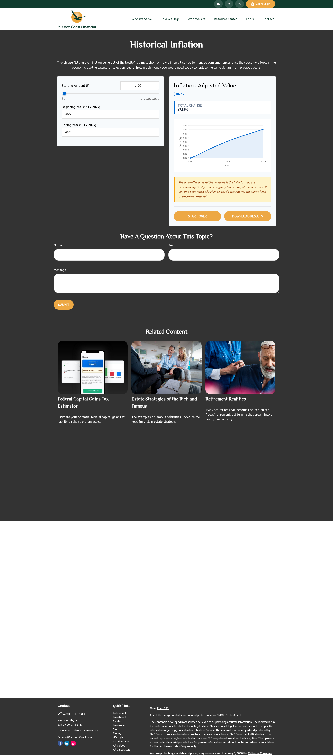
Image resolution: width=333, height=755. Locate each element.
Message (60, 270)
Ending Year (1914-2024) (79, 125)
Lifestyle (118, 737)
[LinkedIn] (218, 4)
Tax (115, 729)
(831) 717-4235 (75, 713)
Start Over (197, 216)
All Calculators (121, 749)
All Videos (119, 745)
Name (58, 245)
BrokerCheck (233, 715)
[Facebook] (229, 4)
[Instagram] (239, 4)
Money (117, 733)
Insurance (119, 725)
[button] (141, 19)
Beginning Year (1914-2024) (81, 107)
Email (172, 245)
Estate (117, 721)
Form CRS (163, 708)
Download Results (247, 216)
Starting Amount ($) (75, 85)
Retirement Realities (225, 399)
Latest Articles (121, 741)
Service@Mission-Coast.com (75, 737)
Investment (119, 717)
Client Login (263, 3)
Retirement (119, 713)
